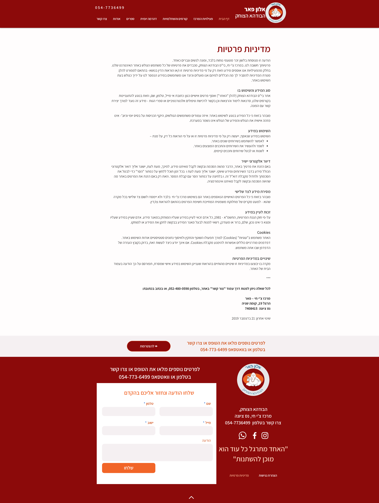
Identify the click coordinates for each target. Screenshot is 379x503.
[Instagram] (264, 435)
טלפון (149, 403)
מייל (208, 422)
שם (208, 403)
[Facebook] (254, 435)
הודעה (206, 440)
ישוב (150, 422)
